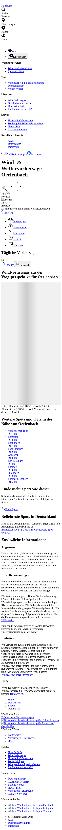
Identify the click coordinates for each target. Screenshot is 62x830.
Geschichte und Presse (19, 103)
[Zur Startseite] (1, 2)
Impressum (13, 146)
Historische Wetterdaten (20, 120)
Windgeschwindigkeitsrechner (17, 674)
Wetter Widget (15, 88)
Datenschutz (14, 143)
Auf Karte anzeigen (16, 154)
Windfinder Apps (17, 100)
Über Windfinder (17, 106)
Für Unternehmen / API (20, 109)
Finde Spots (11, 509)
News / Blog (14, 126)
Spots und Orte (16, 71)
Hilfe (14, 51)
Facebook (36, 154)
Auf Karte (8, 212)
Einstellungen (19, 57)
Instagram (48, 808)
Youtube (47, 811)
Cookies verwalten (17, 129)
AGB (11, 140)
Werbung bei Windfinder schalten (25, 123)
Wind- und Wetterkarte (20, 68)
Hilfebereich (7, 620)
